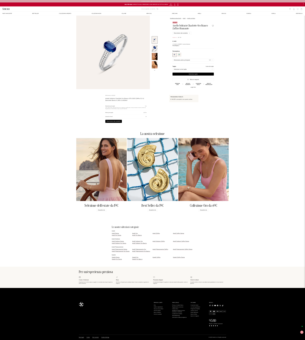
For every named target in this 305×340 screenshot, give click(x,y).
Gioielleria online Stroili (175, 18)
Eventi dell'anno (194, 312)
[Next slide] (155, 70)
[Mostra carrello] (301, 9)
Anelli (184, 18)
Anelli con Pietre (191, 18)
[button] (193, 85)
